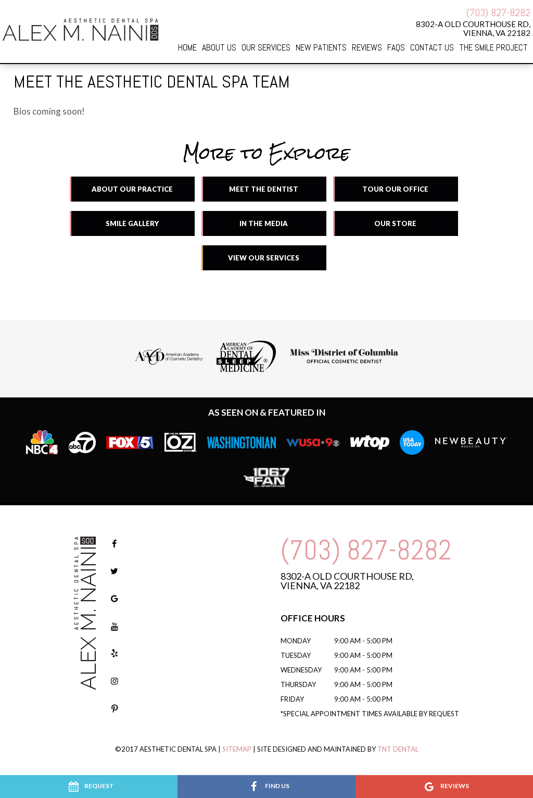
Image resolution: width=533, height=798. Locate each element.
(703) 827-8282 (498, 12)
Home (187, 47)
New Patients (321, 47)
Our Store (395, 223)
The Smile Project (493, 47)
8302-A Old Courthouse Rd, (473, 28)
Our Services (266, 47)
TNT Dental (397, 749)
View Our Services (263, 258)
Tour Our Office (395, 189)
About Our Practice (132, 189)
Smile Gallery (132, 223)
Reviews (367, 47)
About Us (219, 47)
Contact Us (432, 47)
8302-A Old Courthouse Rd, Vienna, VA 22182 (347, 580)
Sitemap (236, 749)
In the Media (263, 223)
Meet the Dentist (263, 189)
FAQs (396, 47)
